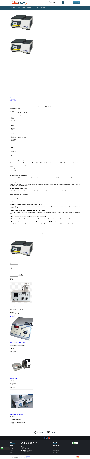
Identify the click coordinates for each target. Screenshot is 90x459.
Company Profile (21, 7)
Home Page (13, 7)
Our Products (30, 7)
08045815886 (6, 448)
